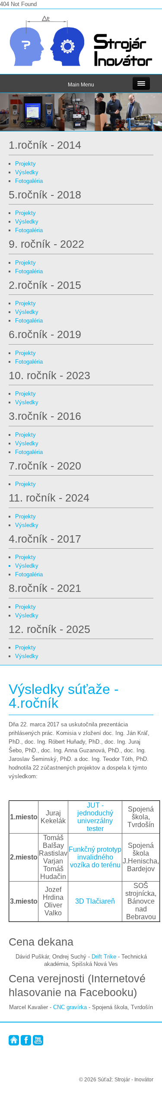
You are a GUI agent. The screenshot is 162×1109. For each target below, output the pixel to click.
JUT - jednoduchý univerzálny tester (95, 817)
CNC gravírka (70, 1007)
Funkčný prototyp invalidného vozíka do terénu (95, 857)
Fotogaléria (29, 181)
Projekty (25, 163)
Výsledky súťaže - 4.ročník (64, 696)
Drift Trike (104, 956)
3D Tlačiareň (95, 901)
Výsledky (26, 172)
